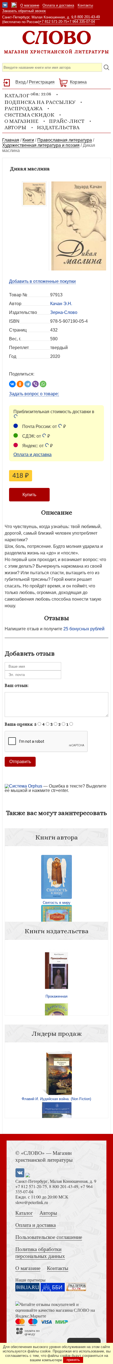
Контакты (85, 5)
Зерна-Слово (63, 312)
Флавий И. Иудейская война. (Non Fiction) (56, 1099)
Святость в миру (56, 903)
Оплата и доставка (58, 5)
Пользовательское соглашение (48, 1236)
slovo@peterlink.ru (31, 1202)
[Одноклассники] (20, 384)
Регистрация (42, 82)
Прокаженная (56, 996)
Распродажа (23, 108)
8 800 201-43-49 (87, 17)
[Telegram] (27, 384)
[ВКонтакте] (12, 384)
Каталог (24, 1212)
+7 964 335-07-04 (81, 22)
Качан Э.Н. (61, 303)
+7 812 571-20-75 (53, 22)
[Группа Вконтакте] (5, 5)
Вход (20, 82)
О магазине (29, 5)
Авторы (15, 127)
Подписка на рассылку (39, 102)
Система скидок (29, 115)
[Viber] (35, 384)
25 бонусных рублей (83, 628)
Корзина (78, 82)
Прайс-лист (66, 121)
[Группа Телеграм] (14, 5)
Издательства (58, 127)
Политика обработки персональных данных (40, 1252)
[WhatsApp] (43, 384)
